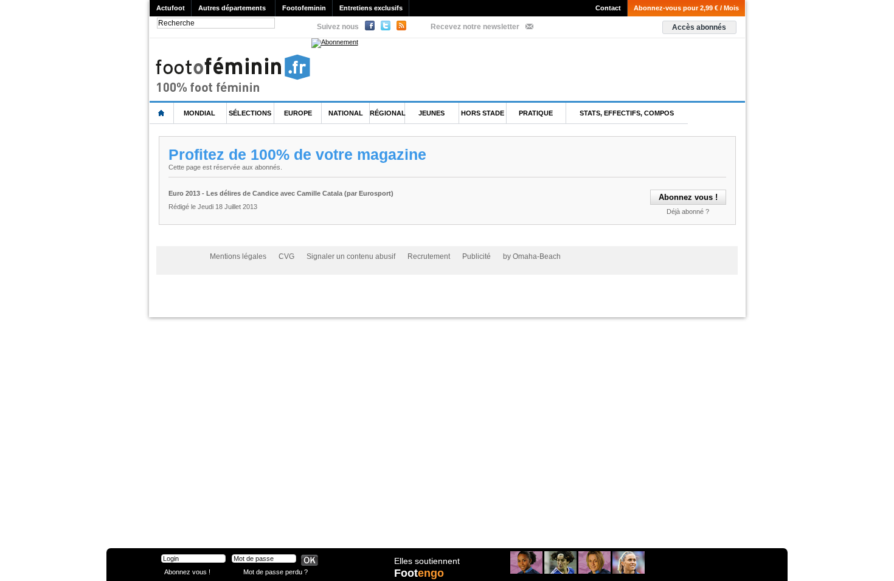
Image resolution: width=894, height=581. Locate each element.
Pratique (536, 113)
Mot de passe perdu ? (275, 571)
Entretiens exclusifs (371, 8)
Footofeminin (304, 8)
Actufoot (170, 8)
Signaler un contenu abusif (351, 256)
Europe (298, 113)
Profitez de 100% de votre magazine (297, 154)
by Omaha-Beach (532, 256)
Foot (419, 573)
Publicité (476, 256)
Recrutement (428, 256)
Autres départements (232, 8)
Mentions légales (238, 256)
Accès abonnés (699, 27)
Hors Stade (482, 113)
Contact (608, 8)
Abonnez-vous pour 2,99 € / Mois (686, 8)
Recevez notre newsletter (475, 26)
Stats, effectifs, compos (627, 113)
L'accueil (162, 113)
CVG (286, 256)
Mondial (199, 113)
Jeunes (431, 113)
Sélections (250, 113)
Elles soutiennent (427, 561)
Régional (388, 113)
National (345, 113)
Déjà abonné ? (688, 211)
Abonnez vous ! (187, 571)
